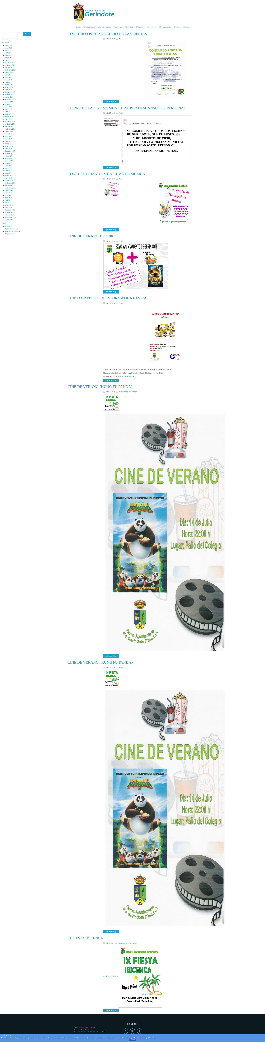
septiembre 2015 (10, 217)
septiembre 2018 (10, 129)
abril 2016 (8, 200)
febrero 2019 (9, 117)
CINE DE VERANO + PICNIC (91, 236)
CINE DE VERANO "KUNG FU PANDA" (100, 387)
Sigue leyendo (130, 376)
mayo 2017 (8, 168)
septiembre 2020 (10, 70)
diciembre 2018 (10, 121)
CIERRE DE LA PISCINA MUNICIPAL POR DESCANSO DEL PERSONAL (127, 108)
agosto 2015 (9, 220)
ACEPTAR (132, 1039)
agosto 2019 (9, 102)
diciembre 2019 (10, 92)
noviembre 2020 (10, 65)
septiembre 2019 (10, 99)
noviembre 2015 (10, 212)
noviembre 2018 (10, 124)
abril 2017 (8, 171)
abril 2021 (8, 53)
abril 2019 (8, 112)
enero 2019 (8, 119)
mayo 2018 (8, 139)
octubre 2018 (9, 126)
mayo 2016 (8, 198)
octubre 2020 (9, 67)
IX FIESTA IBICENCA (85, 938)
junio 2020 (8, 77)
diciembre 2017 (10, 151)
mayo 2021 (8, 50)
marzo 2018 (9, 144)
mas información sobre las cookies (90, 1031)
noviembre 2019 (10, 94)
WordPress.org (9, 234)
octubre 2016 (9, 185)
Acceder (7, 226)
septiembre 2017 (10, 158)
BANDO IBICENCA (110, 976)
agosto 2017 (9, 161)
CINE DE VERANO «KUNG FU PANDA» (100, 662)
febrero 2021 (9, 58)
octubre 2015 (9, 215)
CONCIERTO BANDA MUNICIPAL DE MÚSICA (106, 174)
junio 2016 (8, 195)
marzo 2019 (9, 114)
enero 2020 (8, 90)
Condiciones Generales (84, 1027)
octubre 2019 (9, 97)
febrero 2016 (9, 205)
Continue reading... (111, 101)
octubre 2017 (9, 156)
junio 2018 (8, 136)
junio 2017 (8, 166)
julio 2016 (8, 193)
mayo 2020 (8, 80)
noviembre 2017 (10, 153)
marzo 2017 (9, 173)
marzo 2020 (9, 85)
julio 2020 (8, 75)
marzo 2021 (9, 55)
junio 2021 (8, 48)
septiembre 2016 (10, 188)
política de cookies (126, 1038)
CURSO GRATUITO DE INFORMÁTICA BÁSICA (107, 298)
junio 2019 (8, 107)
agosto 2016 (9, 190)
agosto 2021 (9, 45)
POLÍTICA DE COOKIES (82, 1029)
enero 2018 (8, 148)
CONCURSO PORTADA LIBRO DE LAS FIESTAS (107, 34)
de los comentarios (12, 231)
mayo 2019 (8, 109)
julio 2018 (8, 134)
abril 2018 (8, 141)
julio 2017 (8, 163)
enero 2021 (8, 60)
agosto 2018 (9, 131)
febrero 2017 (9, 175)
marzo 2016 (9, 202)
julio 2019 (8, 104)
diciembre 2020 (10, 62)
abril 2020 (8, 82)
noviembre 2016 (10, 183)
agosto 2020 (9, 72)
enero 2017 (8, 178)
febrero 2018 (9, 146)
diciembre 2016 (10, 180)
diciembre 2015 (10, 210)
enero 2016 (8, 207)
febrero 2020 (9, 87)
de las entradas (11, 229)
